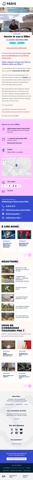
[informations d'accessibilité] (11, 185)
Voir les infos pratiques (17, 48)
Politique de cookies (16, 470)
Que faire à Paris (13, 476)
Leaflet (17, 175)
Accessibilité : (13, 467)
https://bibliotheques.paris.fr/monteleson (15, 112)
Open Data (6, 470)
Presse (28, 467)
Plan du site (27, 470)
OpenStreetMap (24, 175)
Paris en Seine (25, 476)
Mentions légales (16, 465)
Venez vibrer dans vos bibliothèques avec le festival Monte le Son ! (16, 55)
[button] (16, 165)
